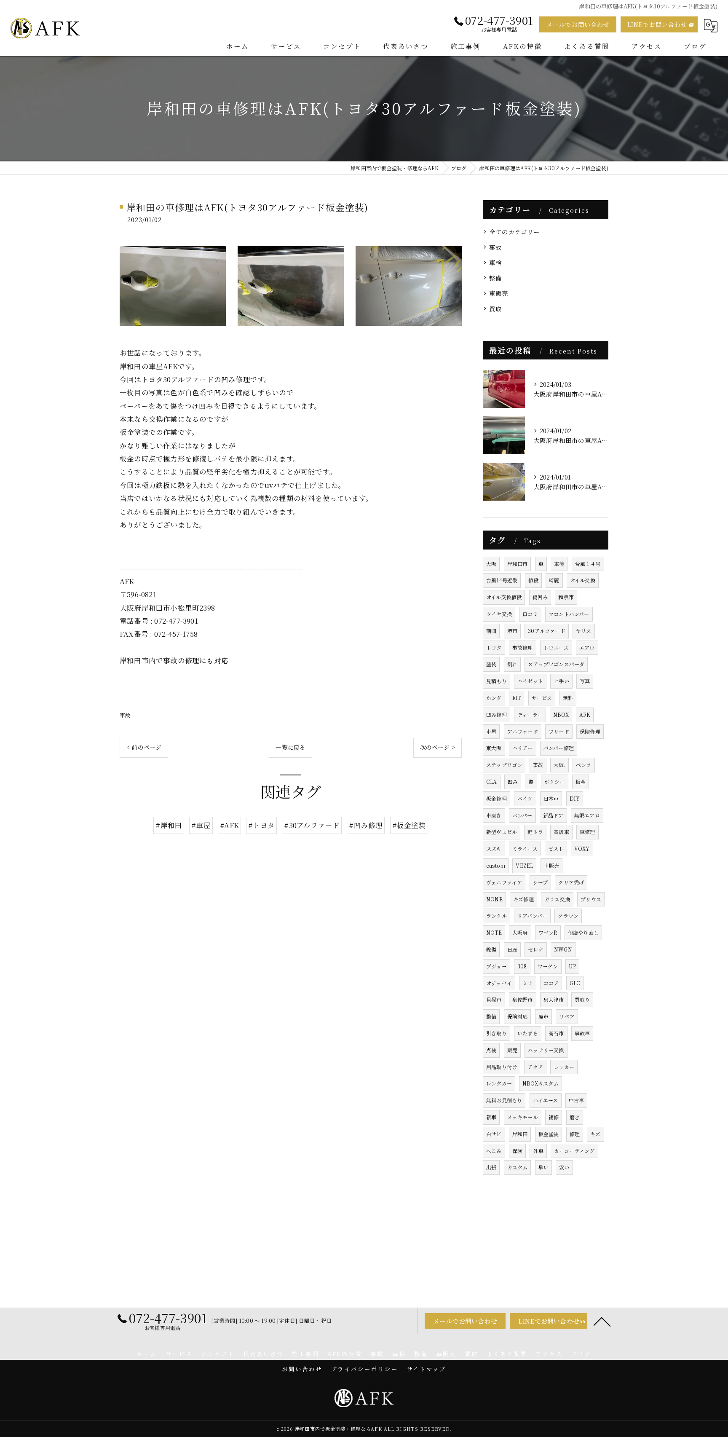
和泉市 (566, 597)
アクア (535, 1066)
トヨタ (494, 647)
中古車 (576, 1100)
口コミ (530, 613)
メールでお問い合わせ (578, 24)
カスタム (517, 1167)
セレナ (535, 949)
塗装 (491, 664)
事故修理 (522, 647)
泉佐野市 (522, 999)
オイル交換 (582, 580)
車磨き (494, 815)
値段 (533, 580)
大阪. (559, 764)
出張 (491, 1167)
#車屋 (201, 825)
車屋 (491, 731)
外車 (538, 1150)
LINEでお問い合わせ (657, 24)
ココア (551, 983)
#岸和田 (168, 825)
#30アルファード (312, 825)
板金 (580, 781)
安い (564, 1167)
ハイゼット (530, 680)
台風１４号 (588, 563)
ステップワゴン (504, 764)
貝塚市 (494, 999)
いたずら (527, 1033)
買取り (582, 999)
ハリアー (522, 747)
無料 (568, 697)
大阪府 (520, 932)
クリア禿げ (571, 882)
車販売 (499, 293)
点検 (491, 1050)
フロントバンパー (569, 613)
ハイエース (545, 1100)
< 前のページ (143, 747)
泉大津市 (553, 999)
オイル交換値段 (504, 597)
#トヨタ (261, 825)
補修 (554, 1117)
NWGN (563, 949)
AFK (584, 714)
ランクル (496, 915)
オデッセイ (499, 983)
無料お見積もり (504, 1100)
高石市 (556, 1033)
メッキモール (522, 1117)
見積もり (496, 680)
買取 (495, 308)
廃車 (543, 1016)
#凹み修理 (366, 825)
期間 (491, 630)
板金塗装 (548, 1133)
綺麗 (554, 580)
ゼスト (556, 848)
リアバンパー (532, 915)
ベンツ (584, 764)
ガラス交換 (557, 899)
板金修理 (496, 798)
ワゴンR (547, 932)
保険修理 (590, 731)
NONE (494, 899)
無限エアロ (587, 815)
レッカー (564, 1066)
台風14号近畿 (501, 580)
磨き (575, 1117)
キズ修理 (523, 899)
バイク (525, 798)
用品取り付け (501, 1066)
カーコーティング (574, 1150)
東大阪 (494, 747)
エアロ (587, 647)
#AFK (229, 825)
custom (495, 865)
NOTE (494, 932)
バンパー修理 (558, 747)
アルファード (522, 731)
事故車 (582, 1033)
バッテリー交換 (546, 1050)
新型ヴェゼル (501, 831)
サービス (542, 697)
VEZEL (524, 865)
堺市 (512, 630)
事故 (125, 715)
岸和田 (520, 1133)
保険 (517, 1150)
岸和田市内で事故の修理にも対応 (174, 660)
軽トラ (535, 831)
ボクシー (554, 781)
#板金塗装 (409, 825)
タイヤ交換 (499, 613)
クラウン (568, 915)
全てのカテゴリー (514, 231)
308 (522, 966)
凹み (513, 781)
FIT (516, 697)
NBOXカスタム (540, 1083)
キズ (595, 1133)
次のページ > (437, 747)
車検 (495, 262)
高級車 (561, 831)
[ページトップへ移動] (602, 1321)
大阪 (491, 563)
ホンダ (494, 697)
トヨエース (556, 647)
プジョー (496, 966)
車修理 (587, 831)
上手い (561, 680)
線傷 (491, 949)
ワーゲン (548, 966)
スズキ (494, 848)
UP (572, 966)
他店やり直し (583, 932)
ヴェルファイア (504, 882)
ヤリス (584, 630)
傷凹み (540, 597)
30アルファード (546, 630)
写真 (585, 680)
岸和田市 (517, 563)
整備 (495, 277)
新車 (491, 1117)
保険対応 (517, 1016)
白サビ (494, 1133)
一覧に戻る (290, 747)
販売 (512, 1050)
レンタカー (499, 1083)
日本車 (551, 798)
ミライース (525, 848)
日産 (512, 949)
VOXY (582, 848)
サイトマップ (426, 1369)
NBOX (561, 714)
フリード (559, 731)
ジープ (540, 882)
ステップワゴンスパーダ (556, 664)
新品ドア (553, 815)
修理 (575, 1133)
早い (543, 1167)
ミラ (527, 983)
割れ (512, 664)
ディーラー (530, 714)
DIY (575, 798)
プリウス (591, 899)
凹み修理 (496, 714)
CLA (491, 781)
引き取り (496, 1033)
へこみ (494, 1150)
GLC (575, 983)
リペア (567, 1016)
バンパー (522, 815)
